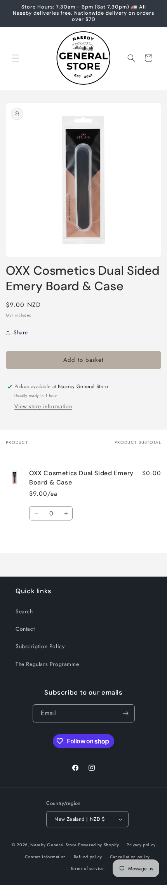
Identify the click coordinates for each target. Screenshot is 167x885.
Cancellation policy (130, 857)
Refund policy (88, 857)
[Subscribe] (125, 713)
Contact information (45, 857)
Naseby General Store (53, 845)
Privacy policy (141, 845)
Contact (25, 629)
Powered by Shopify (98, 845)
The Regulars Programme (47, 664)
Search (24, 611)
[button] (15, 58)
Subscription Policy (40, 646)
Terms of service (87, 868)
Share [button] (21, 332)
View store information (43, 406)
